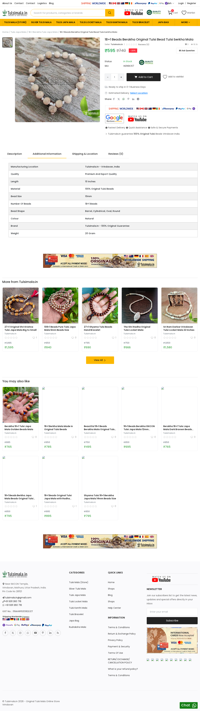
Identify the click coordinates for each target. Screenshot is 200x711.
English (168, 3)
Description (14, 154)
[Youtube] (35, 633)
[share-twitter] (119, 99)
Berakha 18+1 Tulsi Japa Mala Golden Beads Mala (19, 428)
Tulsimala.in (117, 44)
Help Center (114, 607)
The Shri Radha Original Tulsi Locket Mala (137, 328)
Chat (185, 705)
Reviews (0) (115, 154)
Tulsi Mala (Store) (15, 22)
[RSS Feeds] (58, 633)
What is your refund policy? (123, 668)
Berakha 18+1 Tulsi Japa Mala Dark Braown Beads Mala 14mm (177, 429)
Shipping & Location (85, 154)
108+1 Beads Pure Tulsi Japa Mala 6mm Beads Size (60, 328)
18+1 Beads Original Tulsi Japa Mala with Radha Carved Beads (58, 498)
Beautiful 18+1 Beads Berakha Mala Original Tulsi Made (99, 429)
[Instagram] (20, 633)
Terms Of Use (115, 652)
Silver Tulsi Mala (41, 22)
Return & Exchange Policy (122, 633)
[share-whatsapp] (123, 99)
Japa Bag (163, 22)
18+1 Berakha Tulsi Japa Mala (43, 32)
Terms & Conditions (119, 627)
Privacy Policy (115, 640)
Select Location (139, 93)
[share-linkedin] (133, 99)
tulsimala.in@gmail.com (18, 597)
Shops (111, 588)
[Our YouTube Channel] (134, 12)
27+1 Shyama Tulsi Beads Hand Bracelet (98, 328)
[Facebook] (5, 633)
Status (108, 61)
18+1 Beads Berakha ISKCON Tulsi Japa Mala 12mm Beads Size (139, 429)
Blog (51, 3)
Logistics (42, 3)
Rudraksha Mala (77, 627)
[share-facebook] (114, 99)
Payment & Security (119, 646)
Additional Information (47, 154)
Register (191, 3)
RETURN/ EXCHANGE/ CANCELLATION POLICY (120, 661)
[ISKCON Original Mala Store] (154, 12)
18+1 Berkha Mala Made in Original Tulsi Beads (58, 428)
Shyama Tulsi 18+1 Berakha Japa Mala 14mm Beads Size (100, 497)
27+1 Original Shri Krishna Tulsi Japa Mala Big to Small (21, 328)
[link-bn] (100, 260)
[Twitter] (13, 633)
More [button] (184, 22)
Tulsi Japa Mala (65, 22)
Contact (19, 3)
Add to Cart (145, 77)
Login (181, 3)
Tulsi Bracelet (141, 22)
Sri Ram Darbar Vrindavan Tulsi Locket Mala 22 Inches (178, 328)
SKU (107, 65)
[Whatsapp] (28, 633)
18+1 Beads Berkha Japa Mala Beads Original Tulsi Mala (19, 498)
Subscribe (172, 620)
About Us (7, 3)
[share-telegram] (138, 99)
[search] (109, 12)
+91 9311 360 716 (13, 601)
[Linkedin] (50, 633)
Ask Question (188, 50)
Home (5, 32)
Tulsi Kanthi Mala (117, 22)
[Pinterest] (43, 633)
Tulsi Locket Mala (91, 22)
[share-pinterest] (128, 99)
